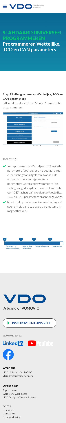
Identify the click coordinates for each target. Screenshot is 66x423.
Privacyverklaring (11, 417)
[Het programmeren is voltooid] (33, 129)
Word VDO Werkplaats (15, 393)
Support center (10, 390)
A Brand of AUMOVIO (21, 372)
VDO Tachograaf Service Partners (20, 397)
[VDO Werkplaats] (26, 6)
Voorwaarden (9, 413)
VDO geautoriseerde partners (18, 375)
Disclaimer (8, 410)
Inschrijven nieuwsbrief (31, 323)
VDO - (6, 372)
